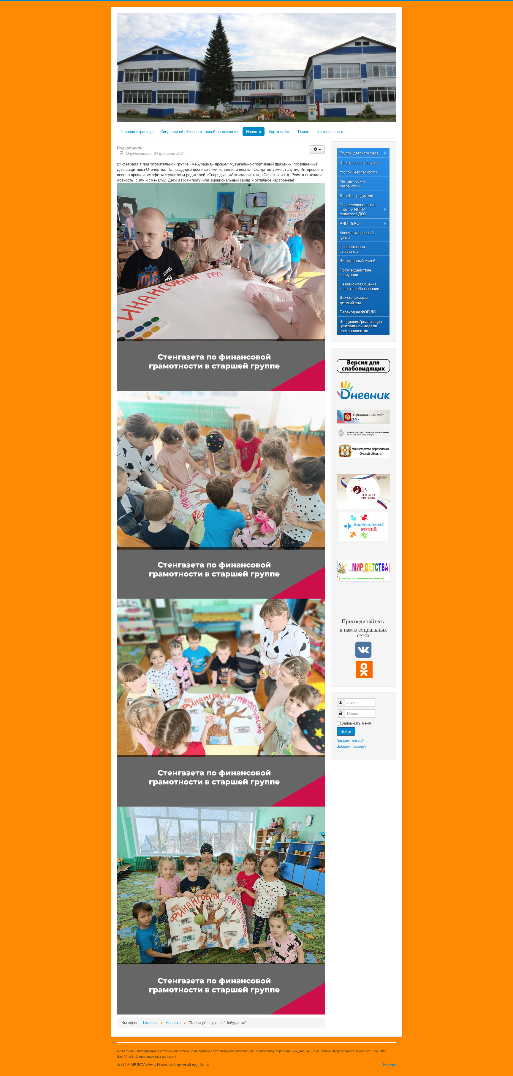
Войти (346, 731)
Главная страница (137, 131)
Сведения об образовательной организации (199, 131)
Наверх (389, 1064)
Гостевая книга (329, 131)
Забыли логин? (350, 741)
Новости (253, 131)
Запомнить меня (356, 723)
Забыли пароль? (351, 746)
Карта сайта (279, 131)
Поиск (303, 131)
